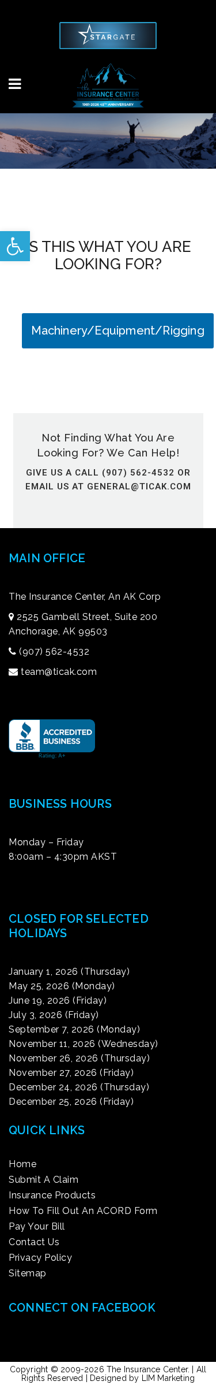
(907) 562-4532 (54, 651)
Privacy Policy (40, 1258)
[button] (15, 246)
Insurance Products (52, 1195)
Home (22, 1164)
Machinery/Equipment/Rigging (117, 330)
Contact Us (34, 1242)
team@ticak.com (59, 671)
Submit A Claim (43, 1180)
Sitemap (28, 1273)
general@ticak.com (139, 486)
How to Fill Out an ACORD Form (83, 1211)
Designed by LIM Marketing (142, 1378)
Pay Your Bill (37, 1227)
